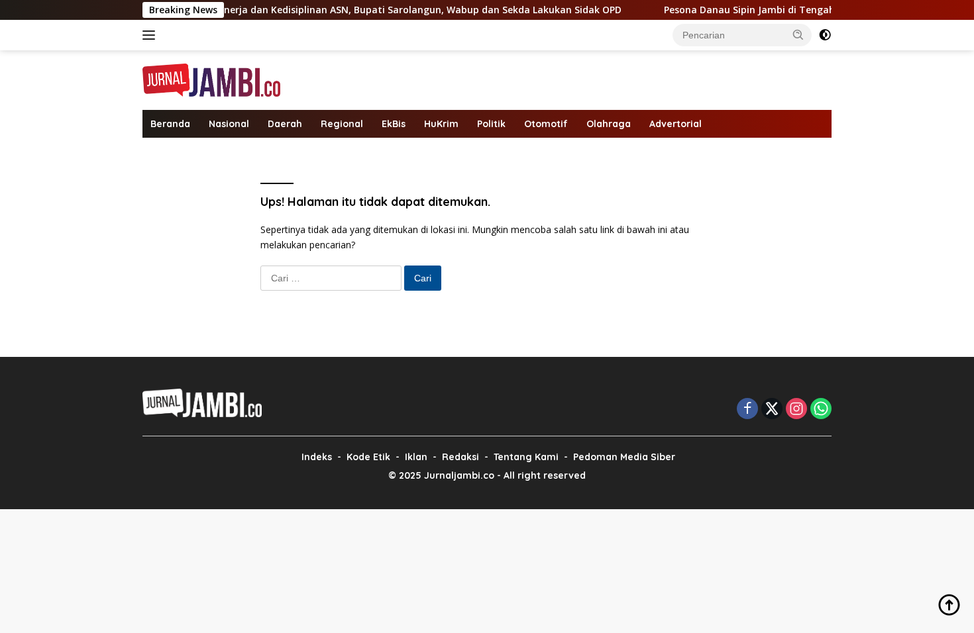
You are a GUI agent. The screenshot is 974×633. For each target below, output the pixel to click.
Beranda (170, 124)
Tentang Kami (526, 457)
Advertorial (675, 124)
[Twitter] (772, 409)
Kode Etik (368, 457)
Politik (491, 124)
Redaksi (460, 457)
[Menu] (151, 35)
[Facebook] (747, 409)
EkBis (394, 124)
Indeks (316, 457)
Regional (342, 124)
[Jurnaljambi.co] (211, 79)
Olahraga (608, 124)
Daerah (285, 124)
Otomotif (546, 124)
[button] (798, 34)
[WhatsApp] (821, 409)
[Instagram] (796, 409)
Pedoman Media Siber (624, 457)
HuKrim (441, 124)
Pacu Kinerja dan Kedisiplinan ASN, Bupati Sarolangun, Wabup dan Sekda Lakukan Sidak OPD (387, 10)
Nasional (229, 124)
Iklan (416, 457)
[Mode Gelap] (825, 35)
